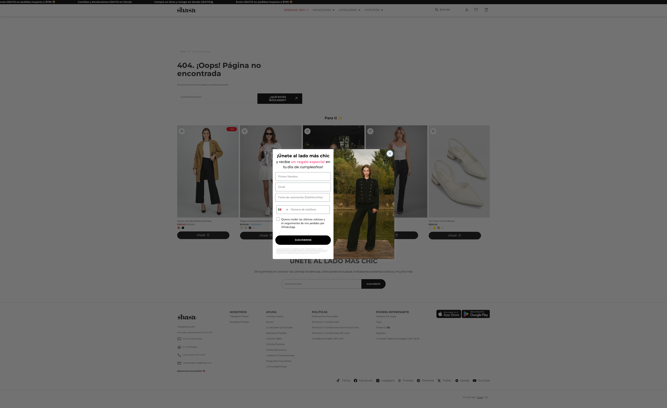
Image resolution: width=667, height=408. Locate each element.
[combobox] (283, 209)
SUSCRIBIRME (303, 240)
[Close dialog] (390, 154)
